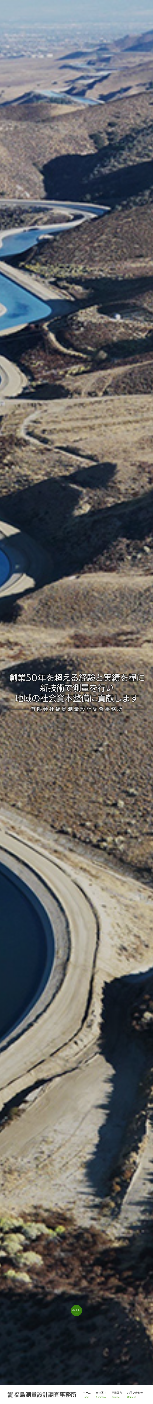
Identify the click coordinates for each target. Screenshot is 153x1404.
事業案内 (117, 1394)
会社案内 (101, 1394)
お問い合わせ (135, 1394)
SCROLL (76, 1310)
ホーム (87, 1394)
